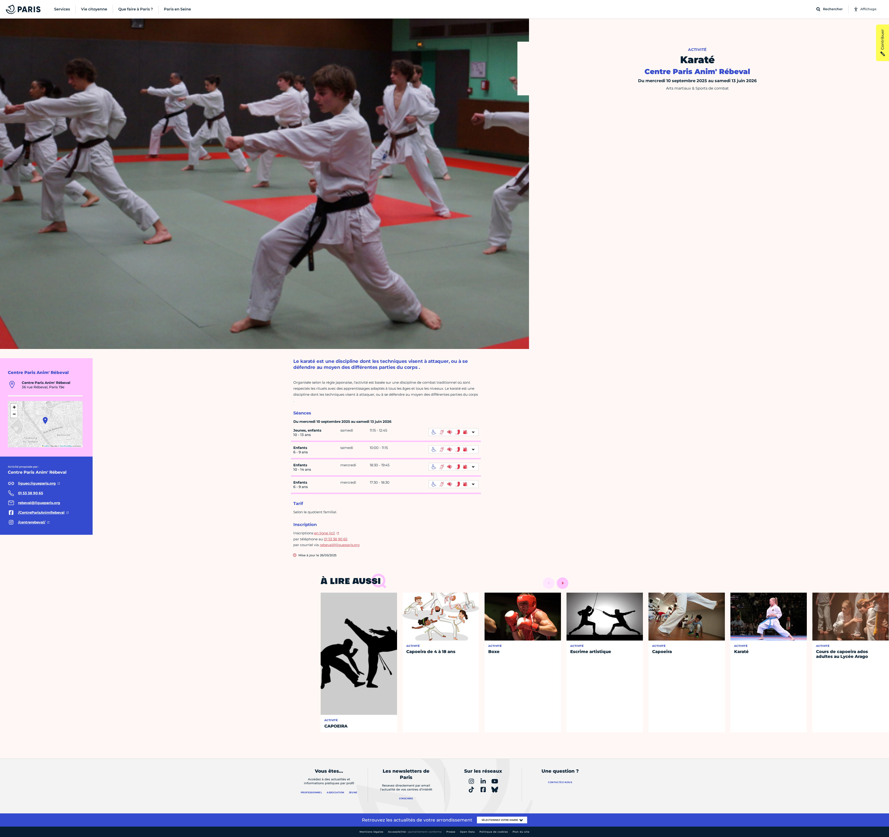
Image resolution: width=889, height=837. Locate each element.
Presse (450, 831)
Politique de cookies (493, 831)
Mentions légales (371, 831)
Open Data (467, 831)
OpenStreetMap (66, 446)
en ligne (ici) (324, 533)
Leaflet (46, 446)
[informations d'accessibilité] (454, 432)
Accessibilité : (415, 831)
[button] (45, 420)
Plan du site (521, 831)
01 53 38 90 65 (335, 539)
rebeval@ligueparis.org (340, 545)
